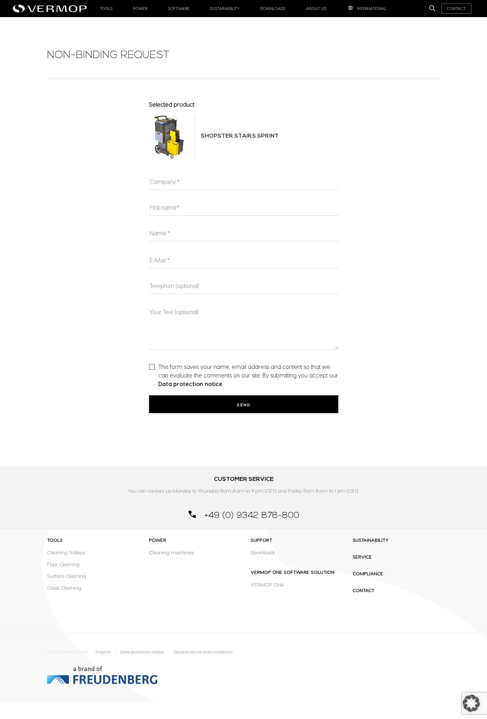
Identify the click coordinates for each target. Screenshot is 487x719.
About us (316, 8)
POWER (157, 540)
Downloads (273, 8)
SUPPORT (261, 540)
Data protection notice (190, 383)
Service (362, 557)
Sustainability (225, 8)
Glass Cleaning (64, 588)
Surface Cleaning (66, 576)
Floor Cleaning (63, 564)
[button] (471, 703)
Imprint (103, 651)
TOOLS (55, 540)
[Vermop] (51, 6)
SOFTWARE (179, 8)
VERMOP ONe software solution (292, 572)
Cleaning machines (171, 552)
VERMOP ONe (267, 584)
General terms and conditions (202, 651)
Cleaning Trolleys (65, 552)
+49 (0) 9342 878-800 (250, 515)
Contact (456, 8)
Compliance (368, 573)
